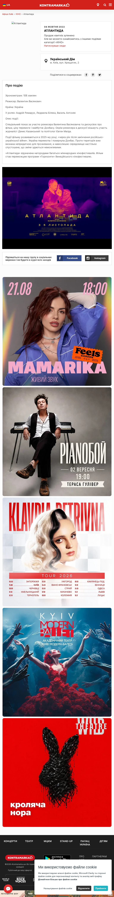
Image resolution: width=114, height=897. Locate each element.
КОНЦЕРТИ (10, 841)
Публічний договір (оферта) (20, 870)
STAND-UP (66, 841)
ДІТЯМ (103, 841)
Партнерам (99, 856)
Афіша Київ (7, 14)
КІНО (18, 14)
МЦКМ (48, 841)
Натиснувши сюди (55, 45)
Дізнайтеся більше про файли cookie (57, 879)
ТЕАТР (29, 841)
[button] (109, 169)
